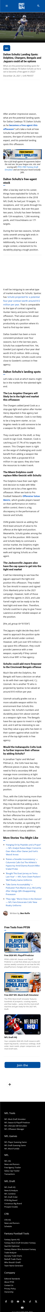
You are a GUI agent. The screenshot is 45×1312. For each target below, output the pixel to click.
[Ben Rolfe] (6, 913)
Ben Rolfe (25, 913)
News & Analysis (11, 1190)
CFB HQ (7, 1220)
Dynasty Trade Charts (13, 1256)
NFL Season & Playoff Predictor (17, 1122)
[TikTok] (30, 1302)
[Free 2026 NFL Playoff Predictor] (22, 942)
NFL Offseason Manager (14, 1129)
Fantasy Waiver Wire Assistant (16, 1249)
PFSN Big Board (10, 1200)
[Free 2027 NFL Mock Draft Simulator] (22, 982)
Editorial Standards (12, 1278)
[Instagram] (12, 1302)
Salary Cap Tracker (12, 1171)
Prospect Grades (11, 1207)
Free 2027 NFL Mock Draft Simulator (21, 995)
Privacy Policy (10, 1288)
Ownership (8, 1292)
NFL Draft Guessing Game (15, 1145)
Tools (6, 950)
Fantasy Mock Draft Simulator (16, 1243)
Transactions (9, 1174)
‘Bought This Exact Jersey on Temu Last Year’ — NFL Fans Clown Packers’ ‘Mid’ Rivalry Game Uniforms (23, 876)
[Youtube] (22, 1308)
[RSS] (24, 1302)
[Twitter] (36, 1302)
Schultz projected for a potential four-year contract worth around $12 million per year (21, 300)
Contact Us (8, 1285)
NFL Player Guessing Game (15, 1142)
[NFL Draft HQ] (22, 1024)
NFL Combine (9, 1193)
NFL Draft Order (11, 1197)
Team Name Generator (13, 1265)
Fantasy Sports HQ (12, 1239)
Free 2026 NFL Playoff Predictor (19, 955)
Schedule (8, 1226)
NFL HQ (7, 1161)
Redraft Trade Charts (12, 1259)
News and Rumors (11, 1164)
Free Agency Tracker (12, 1167)
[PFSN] (23, 6)
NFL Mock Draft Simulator (15, 1119)
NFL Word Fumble (11, 1148)
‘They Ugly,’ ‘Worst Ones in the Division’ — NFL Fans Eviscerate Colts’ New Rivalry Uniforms (24, 902)
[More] (9, 1084)
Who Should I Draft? (12, 1262)
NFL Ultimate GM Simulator (15, 1126)
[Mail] (18, 1302)
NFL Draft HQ (10, 1037)
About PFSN (9, 1282)
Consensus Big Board (13, 1203)
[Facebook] (6, 1302)
